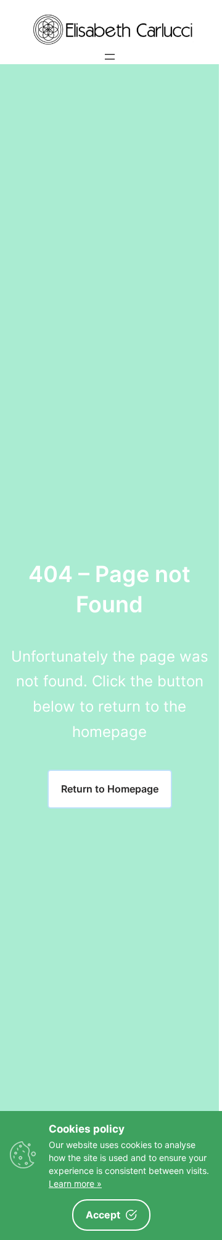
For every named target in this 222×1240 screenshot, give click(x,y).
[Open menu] (109, 56)
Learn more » (75, 1183)
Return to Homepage (109, 789)
